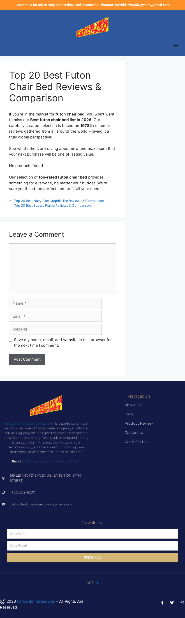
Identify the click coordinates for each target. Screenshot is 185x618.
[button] (175, 46)
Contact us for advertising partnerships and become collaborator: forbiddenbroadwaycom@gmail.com (93, 5)
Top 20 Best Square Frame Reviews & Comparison (52, 205)
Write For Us (136, 442)
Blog (129, 414)
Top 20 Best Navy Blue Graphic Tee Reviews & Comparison (59, 201)
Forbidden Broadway (36, 601)
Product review (139, 423)
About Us (133, 405)
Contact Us (134, 432)
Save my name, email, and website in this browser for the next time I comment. (63, 342)
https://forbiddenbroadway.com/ (29, 423)
